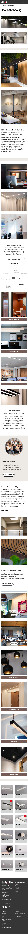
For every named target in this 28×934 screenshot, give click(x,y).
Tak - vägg (17, 887)
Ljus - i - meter (18, 889)
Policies (3, 920)
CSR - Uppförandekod (6, 919)
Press (3, 916)
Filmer (3, 917)
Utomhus (17, 888)
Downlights (17, 884)
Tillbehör (16, 892)
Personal (4, 923)
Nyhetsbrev (4, 915)
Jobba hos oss (5, 922)
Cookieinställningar (18, 916)
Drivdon (16, 891)
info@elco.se (4, 901)
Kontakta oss (4, 924)
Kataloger (4, 913)
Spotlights (17, 885)
